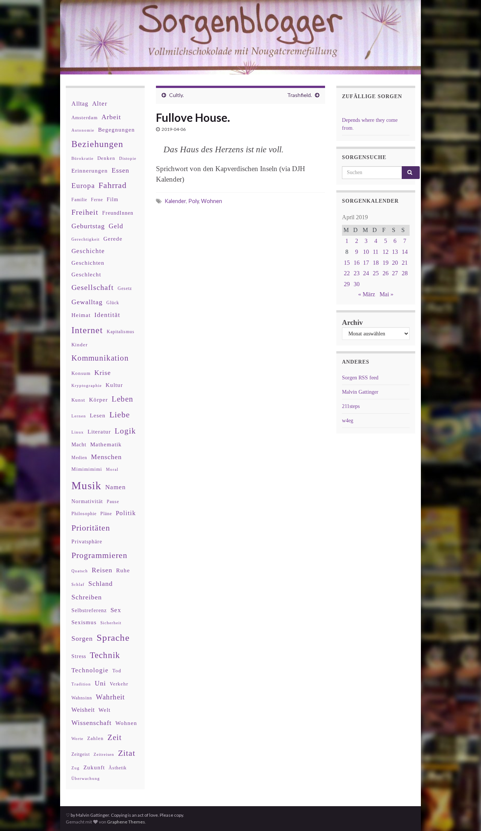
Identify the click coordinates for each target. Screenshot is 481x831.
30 (357, 284)
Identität (107, 314)
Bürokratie (82, 158)
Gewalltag (87, 302)
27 (395, 273)
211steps (351, 406)
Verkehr (119, 684)
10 (366, 252)
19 (386, 262)
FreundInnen (117, 213)
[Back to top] (464, 814)
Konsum (81, 373)
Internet (87, 330)
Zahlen (95, 738)
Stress (78, 656)
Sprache (113, 637)
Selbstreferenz (89, 610)
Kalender (175, 201)
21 (405, 262)
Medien (79, 457)
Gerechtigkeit (85, 239)
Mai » (386, 294)
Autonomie (82, 130)
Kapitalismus (121, 331)
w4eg (347, 420)
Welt (104, 710)
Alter (99, 103)
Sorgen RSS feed (360, 378)
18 (376, 262)
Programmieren (99, 555)
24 (366, 273)
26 (386, 273)
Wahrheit (110, 697)
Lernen (78, 416)
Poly (193, 201)
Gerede (113, 238)
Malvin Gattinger (360, 392)
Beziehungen (97, 144)
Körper (98, 399)
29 (347, 284)
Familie (79, 199)
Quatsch (79, 571)
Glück (112, 302)
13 (395, 252)
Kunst (78, 400)
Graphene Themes (126, 822)
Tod (116, 670)
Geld (116, 226)
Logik (125, 430)
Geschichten (87, 263)
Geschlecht (86, 274)
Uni (100, 683)
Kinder (79, 344)
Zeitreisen (104, 754)
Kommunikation (100, 357)
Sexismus (84, 622)
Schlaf (78, 584)
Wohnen (211, 201)
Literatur (99, 431)
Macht (78, 444)
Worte (77, 738)
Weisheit (83, 710)
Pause (113, 501)
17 (366, 262)
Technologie (90, 670)
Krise (102, 372)
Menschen (106, 457)
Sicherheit (110, 622)
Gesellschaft (92, 287)
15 (347, 262)
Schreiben (86, 597)
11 (375, 252)
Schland (100, 583)
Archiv (352, 322)
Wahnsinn (81, 698)
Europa (83, 186)
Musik (86, 485)
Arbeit (111, 117)
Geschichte (88, 251)
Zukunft (94, 767)
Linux (77, 432)
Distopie (127, 158)
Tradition (81, 684)
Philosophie (84, 513)
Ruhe (123, 570)
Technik (105, 655)
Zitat (126, 753)
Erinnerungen (89, 170)
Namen (115, 487)
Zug (75, 768)
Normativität (87, 501)
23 (357, 273)
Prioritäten (90, 527)
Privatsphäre (86, 541)
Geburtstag (88, 226)
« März (366, 294)
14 (405, 252)
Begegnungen (116, 129)
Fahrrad (112, 185)
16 (357, 262)
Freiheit (84, 212)
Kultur (114, 385)
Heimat (81, 315)
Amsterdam (84, 117)
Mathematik (106, 444)
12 (386, 252)
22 (347, 273)
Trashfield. (299, 95)
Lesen (98, 415)
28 (405, 273)
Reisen (102, 570)
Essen (120, 170)
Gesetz (125, 288)
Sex (115, 610)
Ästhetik (118, 767)
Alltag (79, 103)
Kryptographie (86, 386)
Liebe (119, 414)
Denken (106, 158)
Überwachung (85, 778)
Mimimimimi (86, 469)
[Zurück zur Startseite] (240, 37)
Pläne (106, 513)
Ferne (97, 199)
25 (376, 273)
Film (112, 199)
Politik (126, 513)
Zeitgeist (80, 754)
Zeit (114, 737)
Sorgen (82, 638)
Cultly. (176, 95)
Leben (122, 398)
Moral (112, 469)
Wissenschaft (91, 722)
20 (395, 262)
